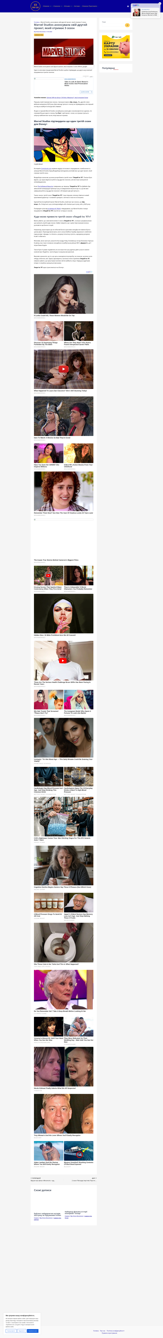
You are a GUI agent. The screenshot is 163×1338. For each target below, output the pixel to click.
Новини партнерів (89, 6)
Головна (36, 22)
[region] (22, 1324)
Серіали (57, 6)
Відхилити (22, 1331)
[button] (50, 6)
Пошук (104, 22)
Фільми (67, 6)
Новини (46, 6)
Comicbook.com (46, 168)
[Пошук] (127, 25)
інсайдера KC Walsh (54, 209)
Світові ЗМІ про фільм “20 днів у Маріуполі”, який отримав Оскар (67, 98)
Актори (77, 6)
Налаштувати (11, 1331)
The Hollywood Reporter (45, 186)
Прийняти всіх (32, 1331)
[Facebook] (128, 6)
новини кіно (39, 35)
